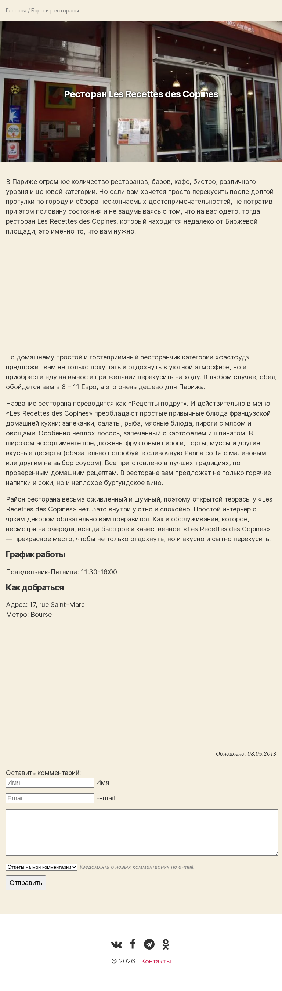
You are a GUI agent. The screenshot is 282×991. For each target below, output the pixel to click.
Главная (16, 10)
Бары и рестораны (55, 10)
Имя (102, 782)
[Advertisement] (141, 294)
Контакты (156, 961)
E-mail (105, 798)
